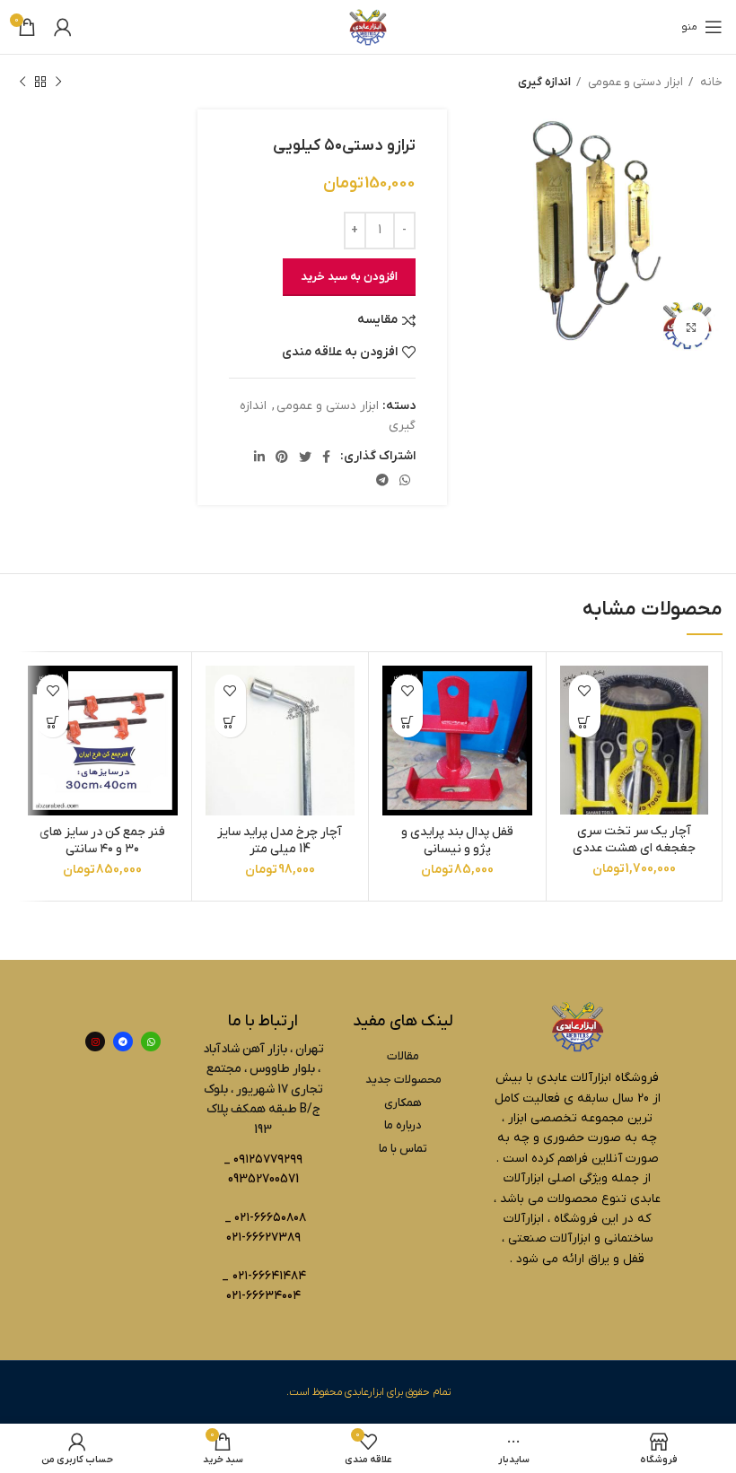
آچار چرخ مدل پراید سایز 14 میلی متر (279, 841)
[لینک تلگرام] (382, 480)
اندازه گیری (544, 82)
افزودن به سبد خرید (349, 276)
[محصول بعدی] (22, 83)
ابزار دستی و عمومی (634, 82)
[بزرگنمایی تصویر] (691, 327)
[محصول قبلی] (58, 83)
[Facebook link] (326, 456)
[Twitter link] (305, 456)
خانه (710, 82)
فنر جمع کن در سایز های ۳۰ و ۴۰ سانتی (102, 841)
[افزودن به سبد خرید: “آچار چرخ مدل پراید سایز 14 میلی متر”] (230, 721)
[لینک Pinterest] (282, 456)
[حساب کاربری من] (63, 27)
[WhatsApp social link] (405, 480)
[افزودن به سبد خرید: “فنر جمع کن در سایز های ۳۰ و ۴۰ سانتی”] (52, 721)
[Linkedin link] (259, 456)
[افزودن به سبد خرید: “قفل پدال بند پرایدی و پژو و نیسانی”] (407, 721)
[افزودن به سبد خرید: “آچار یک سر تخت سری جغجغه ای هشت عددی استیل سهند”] (584, 721)
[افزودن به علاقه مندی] (584, 690)
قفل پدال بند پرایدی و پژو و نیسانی (457, 841)
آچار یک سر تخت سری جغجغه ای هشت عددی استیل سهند (634, 849)
